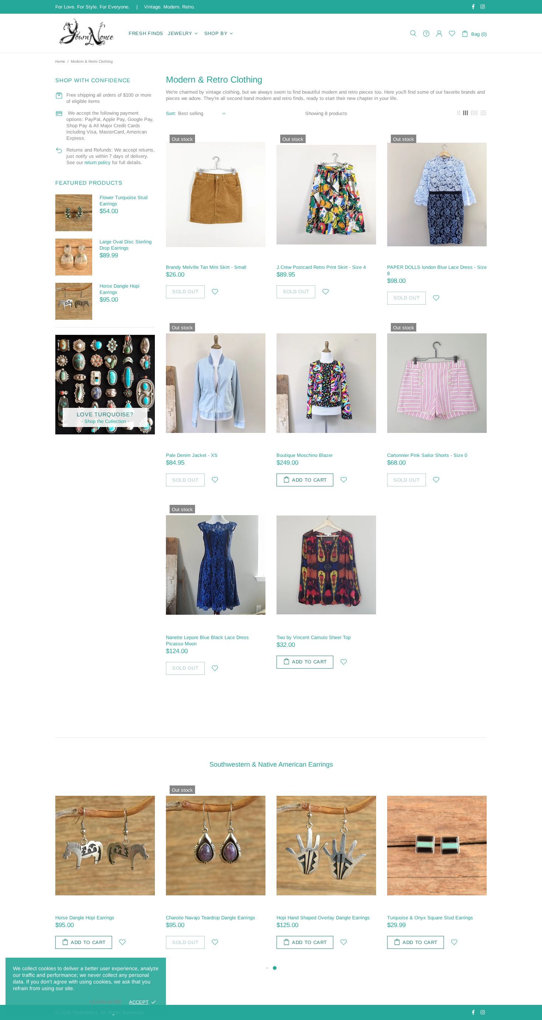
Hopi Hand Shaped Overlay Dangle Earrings (323, 917)
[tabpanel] (326, 873)
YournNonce (87, 33)
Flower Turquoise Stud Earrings (123, 201)
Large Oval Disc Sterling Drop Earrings (126, 245)
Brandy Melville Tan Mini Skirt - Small (206, 267)
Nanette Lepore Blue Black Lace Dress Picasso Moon (207, 640)
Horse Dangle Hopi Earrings (119, 289)
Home (60, 61)
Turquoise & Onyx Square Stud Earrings (430, 917)
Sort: (171, 113)
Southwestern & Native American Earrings (271, 764)
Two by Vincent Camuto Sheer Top (314, 637)
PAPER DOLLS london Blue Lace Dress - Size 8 (437, 270)
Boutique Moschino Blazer (305, 455)
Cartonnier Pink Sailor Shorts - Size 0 (427, 455)
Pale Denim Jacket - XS (192, 455)
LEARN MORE (106, 1002)
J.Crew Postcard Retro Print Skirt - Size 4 (321, 267)
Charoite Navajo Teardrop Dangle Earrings (210, 917)
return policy (97, 162)
